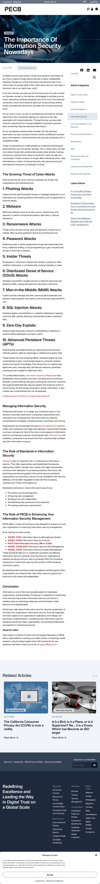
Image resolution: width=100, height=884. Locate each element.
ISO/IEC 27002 (15, 540)
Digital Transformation (79, 94)
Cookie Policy (40, 881)
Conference (7, 2)
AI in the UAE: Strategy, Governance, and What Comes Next (81, 194)
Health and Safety (78, 102)
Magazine (17, 2)
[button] (96, 855)
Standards (7, 460)
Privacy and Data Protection (82, 134)
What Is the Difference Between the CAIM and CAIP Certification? (81, 221)
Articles (9, 33)
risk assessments (49, 425)
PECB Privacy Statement (54, 881)
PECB (93, 2)
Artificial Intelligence (78, 109)
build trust (57, 435)
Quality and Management (80, 174)
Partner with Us (50, 2)
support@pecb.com (48, 644)
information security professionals (41, 375)
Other (73, 149)
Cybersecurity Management (82, 166)
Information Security (27, 68)
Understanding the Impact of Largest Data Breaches (26, 396)
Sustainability (76, 141)
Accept (50, 874)
